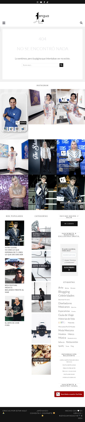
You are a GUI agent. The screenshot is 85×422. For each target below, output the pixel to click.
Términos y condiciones (69, 371)
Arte (60, 287)
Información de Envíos (69, 377)
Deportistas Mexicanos (64, 299)
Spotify (61, 346)
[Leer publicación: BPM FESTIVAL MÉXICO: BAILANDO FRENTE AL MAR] (14, 270)
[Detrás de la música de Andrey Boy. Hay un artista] (42, 157)
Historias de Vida (66, 318)
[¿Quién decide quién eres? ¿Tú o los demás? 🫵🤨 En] (42, 192)
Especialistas (64, 311)
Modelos (62, 334)
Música (62, 337)
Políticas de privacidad (69, 365)
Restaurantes (72, 342)
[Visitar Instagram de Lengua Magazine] (37, 1)
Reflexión (61, 342)
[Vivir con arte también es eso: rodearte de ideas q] (42, 106)
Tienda (67, 346)
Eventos (74, 311)
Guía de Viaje (66, 315)
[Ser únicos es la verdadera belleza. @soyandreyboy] (71, 157)
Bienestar (73, 288)
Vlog (72, 346)
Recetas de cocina (72, 338)
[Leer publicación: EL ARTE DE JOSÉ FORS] (14, 308)
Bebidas (67, 288)
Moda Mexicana (66, 330)
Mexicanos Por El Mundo (66, 327)
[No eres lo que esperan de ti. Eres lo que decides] (71, 192)
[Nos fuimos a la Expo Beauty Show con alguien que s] (14, 192)
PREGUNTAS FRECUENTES (69, 368)
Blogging (64, 292)
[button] (4, 23)
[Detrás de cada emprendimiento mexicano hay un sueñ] (14, 114)
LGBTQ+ (62, 322)
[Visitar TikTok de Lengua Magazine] (47, 1)
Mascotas (71, 323)
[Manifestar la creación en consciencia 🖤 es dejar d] (71, 106)
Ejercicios (73, 307)
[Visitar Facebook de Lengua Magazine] (44, 1)
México (71, 334)
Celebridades (66, 295)
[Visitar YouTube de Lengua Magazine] (41, 1)
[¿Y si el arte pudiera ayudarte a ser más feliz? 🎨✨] (14, 157)
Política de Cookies (69, 374)
